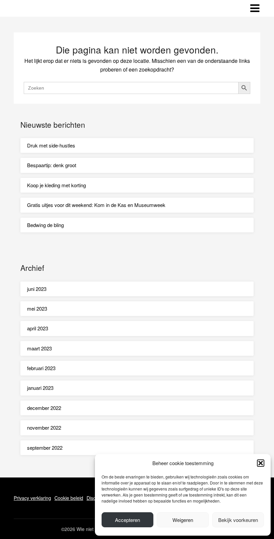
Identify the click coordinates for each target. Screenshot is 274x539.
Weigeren (182, 519)
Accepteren (127, 519)
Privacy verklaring (32, 498)
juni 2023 (36, 288)
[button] (260, 463)
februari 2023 (41, 367)
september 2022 (44, 447)
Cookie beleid (68, 498)
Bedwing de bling (45, 224)
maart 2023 (39, 348)
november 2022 (44, 427)
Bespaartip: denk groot (51, 165)
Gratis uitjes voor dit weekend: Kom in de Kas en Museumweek (96, 204)
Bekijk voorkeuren (238, 519)
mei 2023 (37, 308)
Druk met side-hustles (51, 145)
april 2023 (37, 328)
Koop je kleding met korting (56, 185)
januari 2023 (40, 387)
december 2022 (44, 407)
